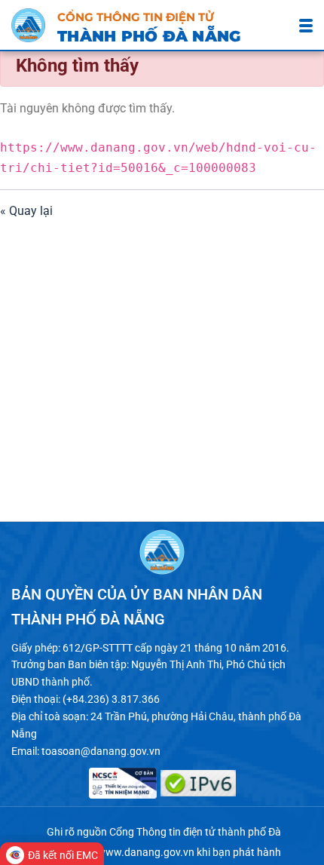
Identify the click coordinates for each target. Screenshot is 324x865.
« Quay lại (26, 211)
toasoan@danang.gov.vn (100, 751)
